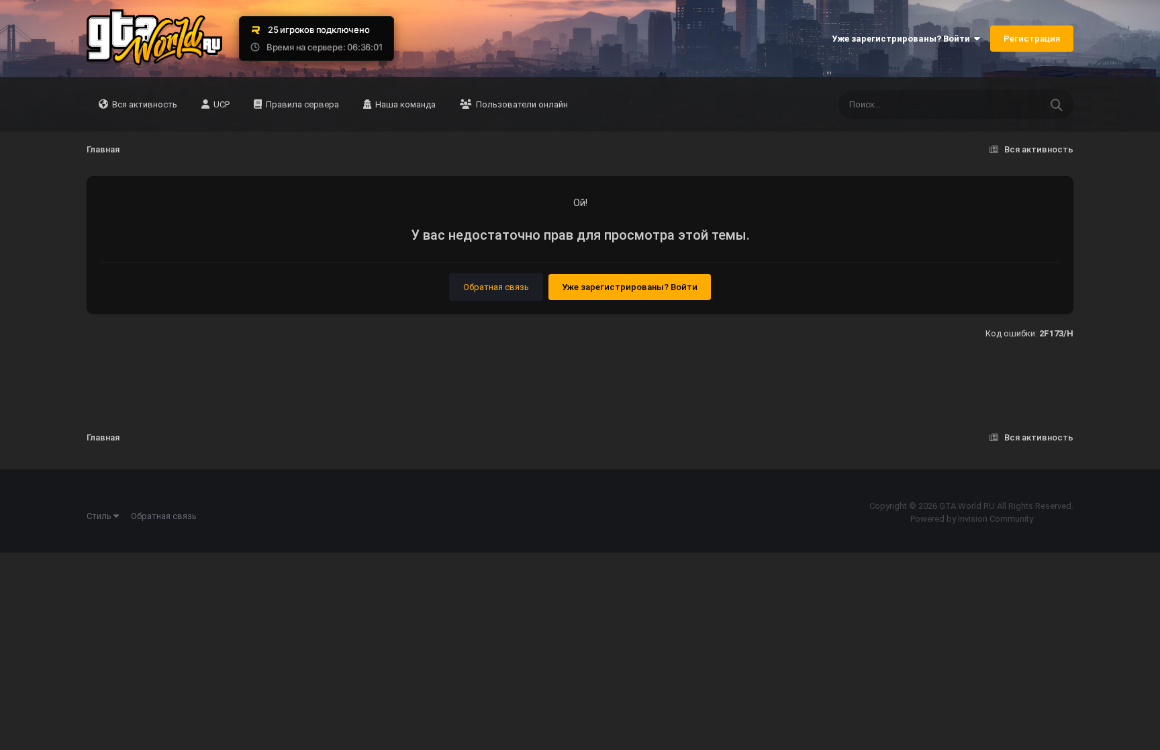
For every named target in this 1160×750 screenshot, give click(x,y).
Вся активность (143, 104)
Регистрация (1032, 39)
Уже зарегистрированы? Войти (903, 39)
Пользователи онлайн (521, 104)
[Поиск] (1056, 104)
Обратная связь (496, 287)
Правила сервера (301, 104)
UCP (220, 104)
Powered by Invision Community (971, 519)
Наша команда (404, 104)
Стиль (100, 516)
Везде (1010, 104)
